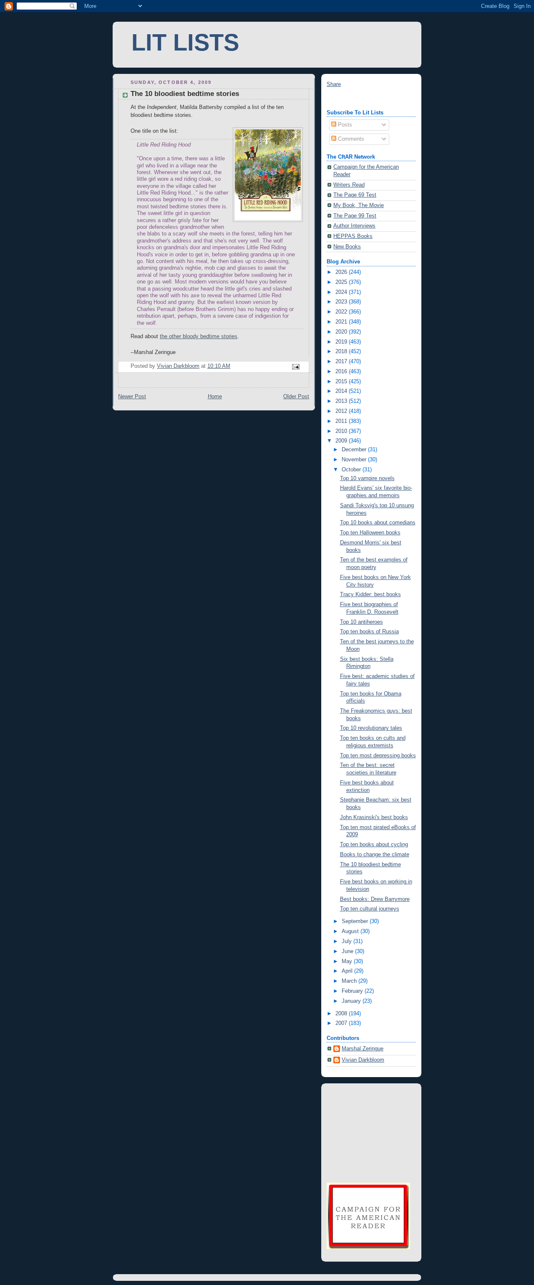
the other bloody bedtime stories (198, 336)
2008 (342, 1014)
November (355, 460)
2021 (342, 322)
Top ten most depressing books (378, 756)
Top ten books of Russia (369, 632)
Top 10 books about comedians (378, 523)
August (351, 931)
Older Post (296, 397)
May (348, 961)
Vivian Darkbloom (363, 1060)
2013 (342, 401)
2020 (342, 332)
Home (215, 397)
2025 (342, 282)
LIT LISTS (185, 43)
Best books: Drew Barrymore (375, 899)
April (348, 971)
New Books (347, 247)
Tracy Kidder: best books (370, 594)
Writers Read (349, 185)
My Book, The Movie (358, 205)
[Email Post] (295, 366)
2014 (342, 391)
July (347, 941)
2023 (342, 302)
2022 (342, 312)
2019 (342, 342)
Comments (350, 139)
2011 (342, 421)
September (356, 921)
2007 (342, 1023)
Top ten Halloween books (370, 533)
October (352, 470)
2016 (342, 371)
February (353, 991)
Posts (344, 125)
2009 (342, 441)
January (352, 1001)
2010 (342, 431)
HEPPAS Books (353, 236)
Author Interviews (354, 226)
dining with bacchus (350, 99)
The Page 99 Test (354, 216)
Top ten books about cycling (374, 844)
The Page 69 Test (354, 195)
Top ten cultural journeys (369, 909)
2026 (342, 272)
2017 (342, 361)
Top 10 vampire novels (367, 478)
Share (334, 84)
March (350, 981)
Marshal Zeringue (362, 1049)
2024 (342, 292)
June (348, 951)
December (355, 450)
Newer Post (132, 397)
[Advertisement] (368, 1132)
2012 (342, 411)
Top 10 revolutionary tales (371, 728)
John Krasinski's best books (374, 817)
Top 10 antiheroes (361, 622)
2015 (342, 381)
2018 (342, 351)
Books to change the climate (374, 855)
